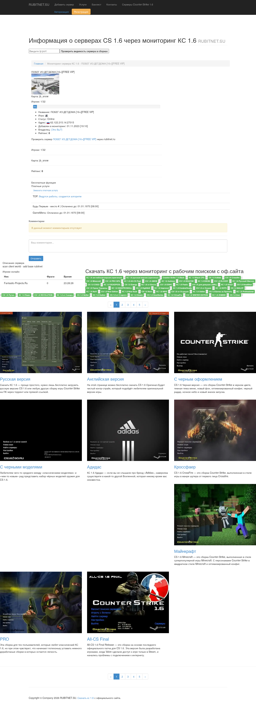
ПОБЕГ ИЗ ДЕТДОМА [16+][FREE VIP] (75, 139)
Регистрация (81, 11)
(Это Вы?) (56, 129)
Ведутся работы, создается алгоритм (60, 196)
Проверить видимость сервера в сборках (84, 51)
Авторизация (61, 11)
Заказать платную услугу (45, 190)
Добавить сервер (64, 4)
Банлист (96, 4)
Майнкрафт (185, 551)
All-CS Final (98, 639)
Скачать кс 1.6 (85, 698)
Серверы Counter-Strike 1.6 (137, 4)
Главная (38, 63)
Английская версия (105, 379)
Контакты (111, 4)
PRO (4, 639)
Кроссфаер (185, 467)
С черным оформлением (198, 379)
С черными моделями (21, 467)
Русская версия (15, 379)
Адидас (94, 467)
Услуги (83, 4)
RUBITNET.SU (39, 4)
